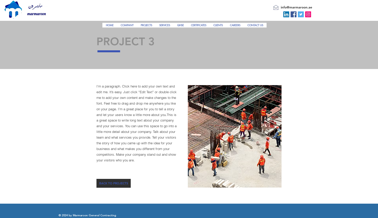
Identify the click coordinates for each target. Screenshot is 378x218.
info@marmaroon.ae (296, 7)
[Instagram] (308, 14)
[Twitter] (301, 14)
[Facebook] (293, 14)
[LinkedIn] (286, 14)
